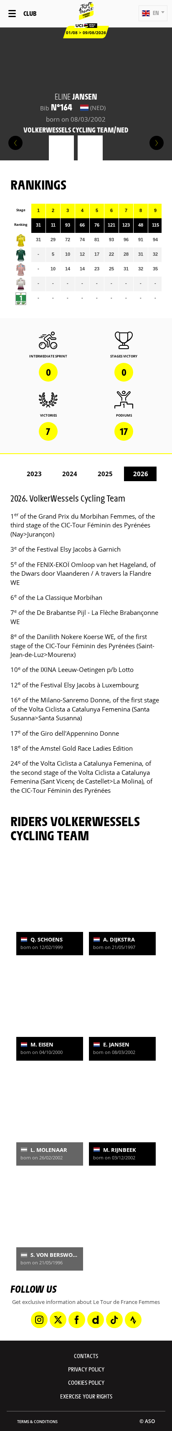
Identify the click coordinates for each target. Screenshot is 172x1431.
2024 (69, 474)
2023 (34, 474)
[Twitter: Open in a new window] (58, 1319)
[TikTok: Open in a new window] (114, 1319)
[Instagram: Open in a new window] (39, 1319)
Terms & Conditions (37, 1421)
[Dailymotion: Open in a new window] (95, 1319)
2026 (140, 474)
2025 (105, 474)
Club (29, 13)
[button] (153, 13)
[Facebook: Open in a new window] (76, 1319)
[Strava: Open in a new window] (133, 1319)
